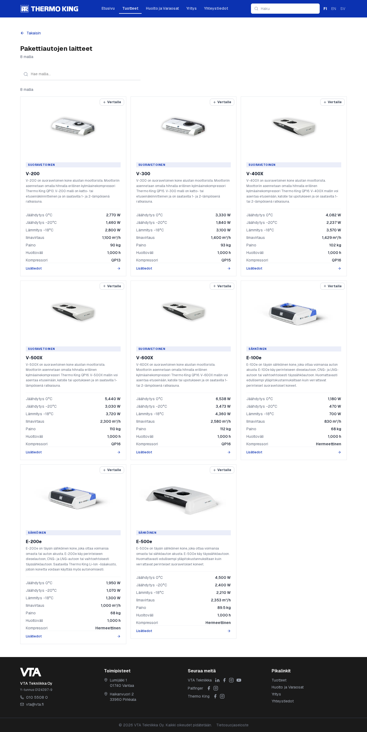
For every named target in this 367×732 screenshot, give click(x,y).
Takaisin (34, 33)
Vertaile (114, 102)
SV (342, 8)
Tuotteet (130, 8)
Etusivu (108, 8)
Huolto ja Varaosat (162, 8)
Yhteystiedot (216, 8)
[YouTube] (238, 680)
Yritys (191, 8)
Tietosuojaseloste (232, 725)
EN (333, 8)
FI (325, 8)
